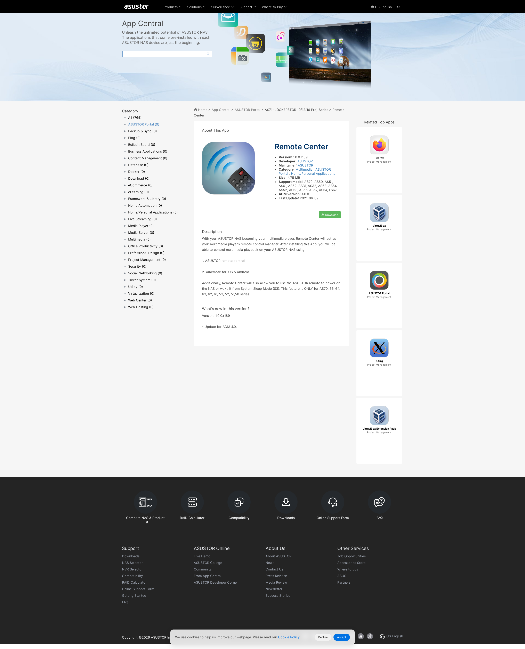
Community (203, 569)
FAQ (125, 602)
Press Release (276, 576)
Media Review (276, 582)
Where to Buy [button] (273, 7)
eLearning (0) (138, 192)
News (270, 563)
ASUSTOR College (208, 563)
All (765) (135, 117)
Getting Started (134, 595)
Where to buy (347, 569)
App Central (221, 110)
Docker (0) (136, 172)
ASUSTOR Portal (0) (143, 124)
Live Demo (202, 556)
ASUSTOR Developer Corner (216, 582)
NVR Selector (132, 569)
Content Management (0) (147, 158)
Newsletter (274, 589)
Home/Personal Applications (313, 173)
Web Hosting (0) (141, 307)
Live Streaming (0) (142, 219)
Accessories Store (351, 563)
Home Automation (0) (145, 205)
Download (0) (139, 178)
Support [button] (246, 7)
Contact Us (274, 569)
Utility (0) (135, 287)
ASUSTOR (305, 161)
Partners (343, 582)
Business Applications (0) (147, 151)
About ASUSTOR (278, 556)
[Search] (398, 6)
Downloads (130, 556)
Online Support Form (138, 589)
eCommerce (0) (140, 185)
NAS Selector (132, 563)
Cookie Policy (289, 637)
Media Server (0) (141, 232)
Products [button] (171, 7)
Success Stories (278, 595)
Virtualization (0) (141, 293)
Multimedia (305, 169)
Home (202, 110)
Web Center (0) (140, 300)
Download (331, 215)
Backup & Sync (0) (142, 131)
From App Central (207, 576)
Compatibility (132, 576)
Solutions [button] (195, 7)
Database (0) (138, 165)
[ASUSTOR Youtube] (361, 636)
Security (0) (137, 266)
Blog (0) (134, 138)
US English (383, 7)
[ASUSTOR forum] (370, 636)
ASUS (341, 576)
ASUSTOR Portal (247, 110)
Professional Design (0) (146, 253)
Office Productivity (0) (145, 246)
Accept (341, 637)
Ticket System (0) (142, 280)
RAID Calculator (134, 582)
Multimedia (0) (139, 239)
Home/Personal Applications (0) (153, 212)
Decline (323, 637)
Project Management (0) (147, 260)
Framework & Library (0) (147, 199)
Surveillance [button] (221, 7)
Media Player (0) (141, 226)
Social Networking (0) (145, 273)
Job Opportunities (351, 556)
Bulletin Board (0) (141, 145)
